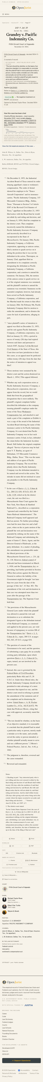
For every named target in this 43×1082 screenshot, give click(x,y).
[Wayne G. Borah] (4, 912)
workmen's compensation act (12, 952)
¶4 (5, 382)
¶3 (5, 370)
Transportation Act (28, 566)
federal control (28, 559)
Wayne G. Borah (13, 911)
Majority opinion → (14, 902)
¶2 (5, 323)
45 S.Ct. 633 (28, 491)
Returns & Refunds (9, 1073)
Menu (7, 14)
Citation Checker (8, 1039)
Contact (35, 1070)
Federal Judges (7, 1022)
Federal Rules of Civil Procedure (20, 673)
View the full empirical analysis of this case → (18, 146)
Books (4, 1036)
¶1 (5, 178)
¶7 (5, 645)
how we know (14, 99)
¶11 (5, 763)
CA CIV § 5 (13, 87)
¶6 (5, 607)
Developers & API (8, 1048)
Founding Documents (9, 1033)
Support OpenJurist (21, 1060)
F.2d (22, 23)
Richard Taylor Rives (15, 898)
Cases (4, 1014)
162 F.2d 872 (28, 705)
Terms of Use (34, 1073)
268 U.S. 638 (16, 491)
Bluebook (34, 853)
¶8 (5, 669)
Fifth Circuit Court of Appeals (21, 44)
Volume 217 (14, 23)
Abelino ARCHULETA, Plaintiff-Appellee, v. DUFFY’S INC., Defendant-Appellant (20, 120)
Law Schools (6, 1028)
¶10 (5, 755)
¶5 (5, 488)
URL (7, 853)
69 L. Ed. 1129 (18, 814)
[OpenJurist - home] (21, 8)
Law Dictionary (7, 1019)
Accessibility (24, 1070)
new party (24, 651)
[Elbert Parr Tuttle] (4, 906)
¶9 (5, 720)
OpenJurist (5, 23)
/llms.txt (5, 1051)
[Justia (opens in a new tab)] (28, 1005)
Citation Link (20, 853)
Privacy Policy (7, 1076)
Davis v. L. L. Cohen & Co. (19, 91)
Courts (4, 1025)
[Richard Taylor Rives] (4, 899)
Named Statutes (8, 1031)
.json (11, 962)
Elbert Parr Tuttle (14, 905)
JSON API (5, 1054)
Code (4, 1016)
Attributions (23, 1073)
